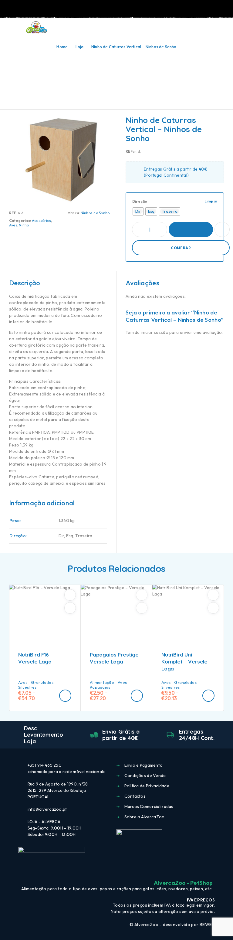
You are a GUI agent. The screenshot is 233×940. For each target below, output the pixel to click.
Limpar (211, 201)
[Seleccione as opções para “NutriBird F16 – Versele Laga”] (65, 696)
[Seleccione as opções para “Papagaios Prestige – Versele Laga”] (137, 696)
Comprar (181, 248)
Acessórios (41, 220)
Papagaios (100, 687)
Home (62, 46)
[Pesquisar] (194, 28)
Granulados (42, 682)
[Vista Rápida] (70, 608)
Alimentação (102, 682)
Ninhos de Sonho (95, 213)
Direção (139, 201)
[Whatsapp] (127, 870)
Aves (13, 225)
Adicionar (191, 229)
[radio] (138, 211)
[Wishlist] (214, 28)
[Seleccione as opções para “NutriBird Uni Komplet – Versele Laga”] (208, 696)
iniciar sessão (154, 332)
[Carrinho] (224, 27)
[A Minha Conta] (204, 28)
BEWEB (207, 924)
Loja (80, 46)
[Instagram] (116, 870)
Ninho (24, 225)
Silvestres (27, 687)
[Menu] (13, 27)
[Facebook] (105, 870)
